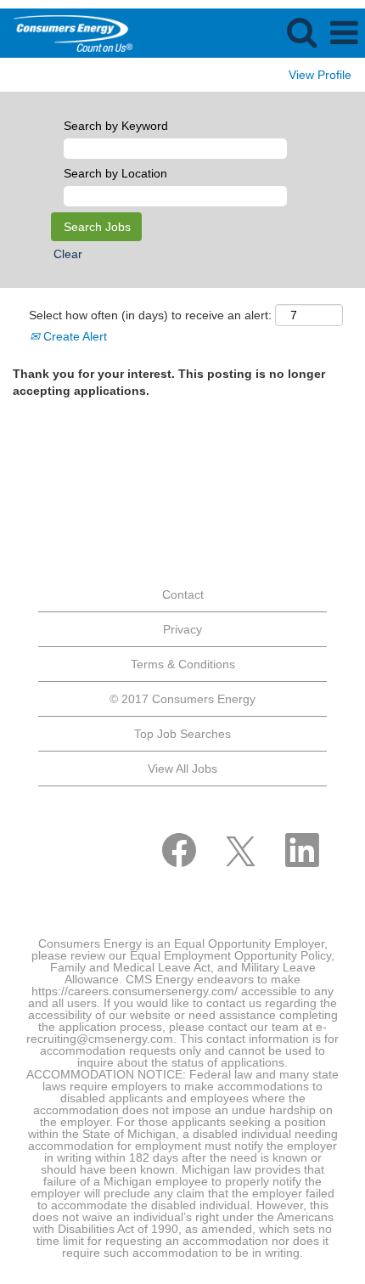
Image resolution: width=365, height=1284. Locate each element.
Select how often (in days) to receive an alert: (150, 315)
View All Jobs (182, 768)
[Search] (301, 31)
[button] (344, 32)
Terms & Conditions (183, 664)
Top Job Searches (182, 734)
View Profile (320, 75)
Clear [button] (67, 254)
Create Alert (73, 336)
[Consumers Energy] (66, 32)
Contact (183, 594)
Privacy (182, 629)
